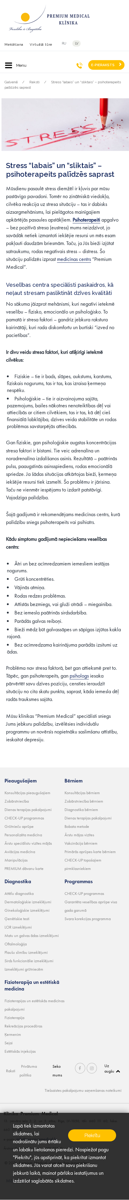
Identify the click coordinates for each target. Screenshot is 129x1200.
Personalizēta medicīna (23, 834)
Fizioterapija (14, 1017)
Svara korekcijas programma (87, 918)
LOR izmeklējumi (18, 927)
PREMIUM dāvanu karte (24, 868)
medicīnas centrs (74, 259)
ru (64, 43)
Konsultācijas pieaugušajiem (27, 792)
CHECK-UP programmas (24, 818)
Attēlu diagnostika (19, 893)
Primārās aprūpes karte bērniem (90, 851)
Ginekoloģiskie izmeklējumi (27, 910)
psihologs (79, 675)
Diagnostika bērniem (81, 809)
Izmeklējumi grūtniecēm (23, 969)
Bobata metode (76, 826)
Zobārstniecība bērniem (83, 801)
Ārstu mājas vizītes (79, 834)
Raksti (34, 82)
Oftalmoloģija (15, 944)
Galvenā (11, 82)
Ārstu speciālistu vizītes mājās (28, 843)
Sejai (8, 1042)
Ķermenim (12, 1034)
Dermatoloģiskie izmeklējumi (27, 902)
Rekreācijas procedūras (23, 1026)
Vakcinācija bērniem (81, 843)
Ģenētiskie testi (16, 918)
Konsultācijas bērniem (82, 792)
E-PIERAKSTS (103, 65)
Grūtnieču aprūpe (19, 826)
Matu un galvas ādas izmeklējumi (31, 935)
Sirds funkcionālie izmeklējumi (28, 960)
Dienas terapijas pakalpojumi (28, 809)
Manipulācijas (16, 860)
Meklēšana (13, 44)
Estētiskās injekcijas (20, 1051)
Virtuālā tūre (41, 44)
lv (76, 43)
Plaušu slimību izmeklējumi (26, 952)
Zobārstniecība (16, 801)
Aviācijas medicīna (19, 851)
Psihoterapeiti (86, 219)
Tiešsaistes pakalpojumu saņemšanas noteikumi (83, 1090)
